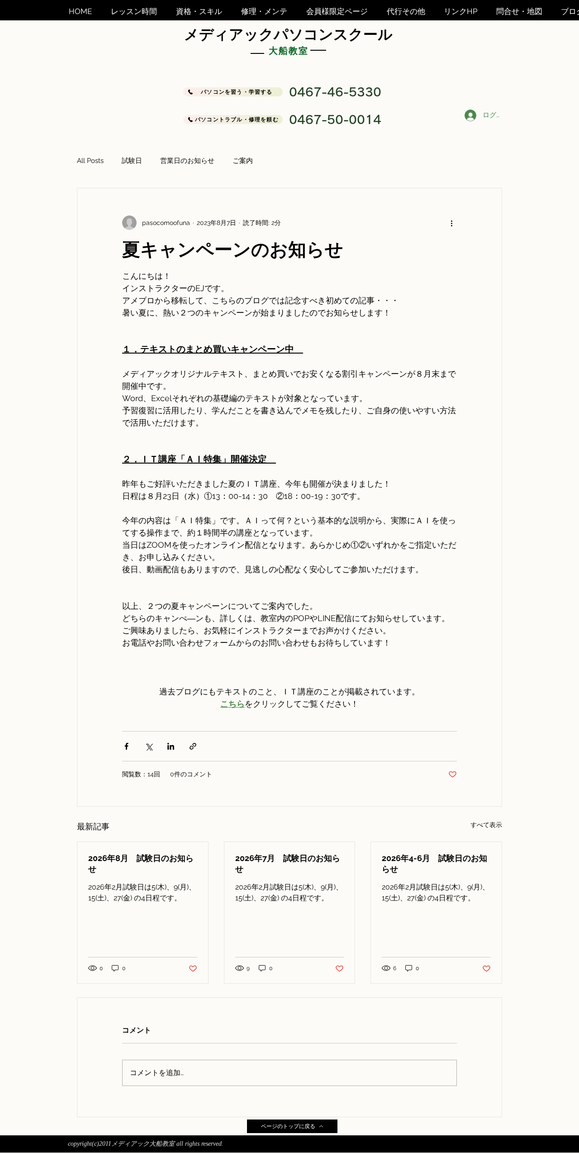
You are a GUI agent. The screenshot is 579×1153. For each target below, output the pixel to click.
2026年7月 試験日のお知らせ (287, 863)
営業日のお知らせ (187, 161)
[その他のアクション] (451, 222)
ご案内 (243, 161)
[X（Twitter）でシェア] (148, 746)
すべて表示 (486, 824)
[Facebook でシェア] (126, 746)
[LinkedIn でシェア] (170, 746)
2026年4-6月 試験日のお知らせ (434, 863)
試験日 (132, 161)
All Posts (90, 161)
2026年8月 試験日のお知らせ (141, 863)
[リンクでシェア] (193, 746)
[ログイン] (469, 115)
